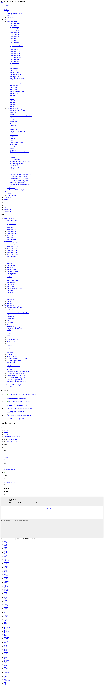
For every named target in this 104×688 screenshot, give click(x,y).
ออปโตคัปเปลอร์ (14, 135)
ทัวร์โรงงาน (10, 17)
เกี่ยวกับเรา (6, 10)
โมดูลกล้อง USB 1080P (16, 51)
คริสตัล (12, 133)
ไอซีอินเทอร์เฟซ (14, 129)
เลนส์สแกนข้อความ (15, 82)
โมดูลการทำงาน (14, 167)
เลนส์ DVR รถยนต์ (14, 72)
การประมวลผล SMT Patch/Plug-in (15, 190)
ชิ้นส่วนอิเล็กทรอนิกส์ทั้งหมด (17, 110)
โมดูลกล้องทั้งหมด (15, 23)
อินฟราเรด (12, 138)
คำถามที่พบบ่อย (8, 197)
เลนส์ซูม (12, 99)
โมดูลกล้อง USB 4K (15, 55)
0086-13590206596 (13, 439)
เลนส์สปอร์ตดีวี (14, 85)
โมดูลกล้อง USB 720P (15, 49)
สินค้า (5, 19)
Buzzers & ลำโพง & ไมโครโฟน (18, 163)
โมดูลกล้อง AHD (14, 61)
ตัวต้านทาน (13, 112)
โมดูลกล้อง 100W (14, 27)
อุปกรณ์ (9, 15)
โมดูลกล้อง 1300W (15, 38)
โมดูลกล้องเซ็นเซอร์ (12, 21)
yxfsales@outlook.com (9, 482)
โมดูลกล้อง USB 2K (15, 53)
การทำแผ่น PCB (11, 188)
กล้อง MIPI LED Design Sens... (16, 398)
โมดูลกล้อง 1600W (15, 40)
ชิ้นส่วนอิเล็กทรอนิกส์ (12, 108)
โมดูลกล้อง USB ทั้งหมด (16, 46)
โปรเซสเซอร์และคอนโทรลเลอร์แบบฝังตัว (21, 116)
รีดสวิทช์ (12, 171)
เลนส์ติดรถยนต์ (14, 70)
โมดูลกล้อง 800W (14, 36)
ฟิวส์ (11, 123)
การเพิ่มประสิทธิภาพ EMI (16, 142)
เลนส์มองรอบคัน (14, 76)
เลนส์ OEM (13, 106)
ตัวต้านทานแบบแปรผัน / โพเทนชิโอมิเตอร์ (21, 174)
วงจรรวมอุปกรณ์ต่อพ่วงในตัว (17, 131)
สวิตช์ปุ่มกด (13, 125)
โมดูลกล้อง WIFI (14, 63)
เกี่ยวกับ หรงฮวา (11, 11)
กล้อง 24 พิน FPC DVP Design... (16, 412)
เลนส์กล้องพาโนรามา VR (16, 93)
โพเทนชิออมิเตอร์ (14, 172)
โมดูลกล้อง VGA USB (15, 47)
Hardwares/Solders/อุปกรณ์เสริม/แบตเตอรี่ (20, 161)
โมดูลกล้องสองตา (14, 59)
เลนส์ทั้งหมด (13, 66)
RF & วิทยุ (12, 146)
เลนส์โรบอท (13, 95)
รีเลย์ (11, 127)
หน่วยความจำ (13, 150)
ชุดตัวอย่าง (13, 186)
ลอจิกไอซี (12, 157)
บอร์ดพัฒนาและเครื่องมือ (16, 169)
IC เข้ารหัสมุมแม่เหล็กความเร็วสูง (19, 180)
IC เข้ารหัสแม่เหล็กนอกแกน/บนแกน (19, 184)
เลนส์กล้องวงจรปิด (15, 68)
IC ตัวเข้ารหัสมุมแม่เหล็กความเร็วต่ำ (19, 178)
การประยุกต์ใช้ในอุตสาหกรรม (15, 13)
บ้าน (5, 8)
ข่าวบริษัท (9, 193)
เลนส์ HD (12, 104)
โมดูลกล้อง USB (11, 44)
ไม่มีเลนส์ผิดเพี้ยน (14, 100)
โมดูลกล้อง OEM (14, 42)
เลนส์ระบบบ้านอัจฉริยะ (16, 83)
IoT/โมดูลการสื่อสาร (15, 165)
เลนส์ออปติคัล (10, 65)
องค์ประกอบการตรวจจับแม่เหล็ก (18, 176)
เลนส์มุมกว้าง (13, 102)
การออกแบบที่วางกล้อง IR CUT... (17, 405)
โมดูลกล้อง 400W (14, 32)
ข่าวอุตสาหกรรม (11, 195)
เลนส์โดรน (12, 80)
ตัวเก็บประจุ (13, 114)
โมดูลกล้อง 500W (14, 34)
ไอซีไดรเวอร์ (13, 155)
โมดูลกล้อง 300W (14, 30)
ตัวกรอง (12, 140)
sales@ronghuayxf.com (12, 441)
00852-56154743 (8, 457)
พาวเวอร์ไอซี (13, 121)
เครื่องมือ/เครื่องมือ (15, 159)
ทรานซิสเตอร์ (13, 119)
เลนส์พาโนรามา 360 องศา (17, 78)
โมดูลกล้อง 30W (14, 25)
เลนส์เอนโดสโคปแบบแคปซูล (17, 91)
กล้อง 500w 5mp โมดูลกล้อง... (16, 419)
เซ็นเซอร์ (12, 154)
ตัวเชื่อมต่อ (13, 148)
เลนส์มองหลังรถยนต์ (15, 74)
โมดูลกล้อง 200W (14, 29)
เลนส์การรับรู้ (13, 89)
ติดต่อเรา (6, 199)
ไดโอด (11, 118)
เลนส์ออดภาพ (13, 87)
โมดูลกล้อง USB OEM (15, 57)
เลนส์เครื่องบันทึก (14, 97)
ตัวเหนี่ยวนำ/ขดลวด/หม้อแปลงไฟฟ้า (19, 152)
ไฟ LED (12, 136)
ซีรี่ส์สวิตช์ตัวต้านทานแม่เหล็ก (18, 182)
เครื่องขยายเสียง (14, 144)
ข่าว (5, 191)
